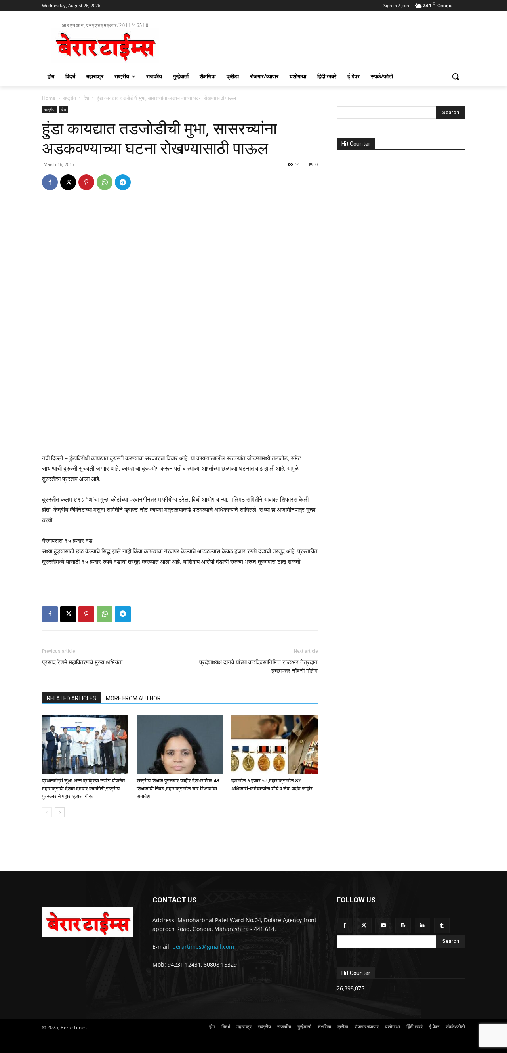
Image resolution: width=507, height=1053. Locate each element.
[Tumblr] (442, 925)
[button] (455, 76)
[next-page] (60, 812)
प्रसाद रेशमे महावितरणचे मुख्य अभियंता (82, 662)
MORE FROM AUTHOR (133, 698)
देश (86, 98)
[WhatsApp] (104, 182)
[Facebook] (50, 182)
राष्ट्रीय (69, 98)
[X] (68, 182)
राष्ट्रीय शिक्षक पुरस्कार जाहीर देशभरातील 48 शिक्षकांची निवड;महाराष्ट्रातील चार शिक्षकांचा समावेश (178, 788)
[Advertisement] (313, 42)
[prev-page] (47, 812)
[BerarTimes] (87, 922)
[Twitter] (364, 925)
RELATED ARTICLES (71, 698)
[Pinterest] (86, 182)
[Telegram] (123, 182)
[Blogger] (403, 925)
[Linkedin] (422, 925)
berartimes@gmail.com (203, 946)
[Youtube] (383, 925)
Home (48, 98)
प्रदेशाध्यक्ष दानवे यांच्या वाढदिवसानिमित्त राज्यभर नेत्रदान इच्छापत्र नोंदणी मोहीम (258, 666)
